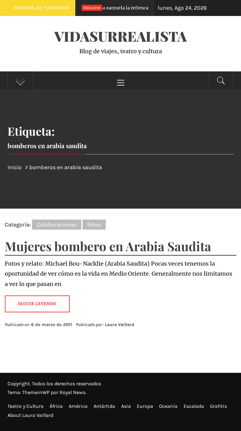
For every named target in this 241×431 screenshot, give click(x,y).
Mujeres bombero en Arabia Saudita (108, 246)
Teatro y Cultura (26, 406)
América (78, 406)
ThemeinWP (36, 392)
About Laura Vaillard (30, 415)
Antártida (104, 406)
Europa (145, 406)
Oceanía (168, 406)
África (56, 406)
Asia (126, 406)
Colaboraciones (57, 224)
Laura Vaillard (119, 324)
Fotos (94, 224)
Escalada (194, 406)
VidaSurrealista (120, 36)
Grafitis (218, 406)
